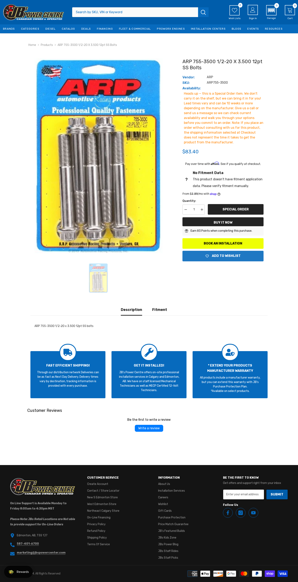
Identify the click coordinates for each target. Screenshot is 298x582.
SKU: (186, 83)
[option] (98, 155)
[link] (67, 374)
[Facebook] (228, 513)
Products (47, 45)
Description (131, 309)
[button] (271, 12)
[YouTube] (253, 513)
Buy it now (223, 222)
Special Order (236, 209)
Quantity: (189, 201)
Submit (277, 494)
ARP (210, 77)
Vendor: (188, 77)
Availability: (191, 88)
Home (32, 45)
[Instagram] (240, 513)
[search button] (203, 12)
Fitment (159, 309)
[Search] (140, 12)
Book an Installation (223, 243)
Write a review (149, 428)
